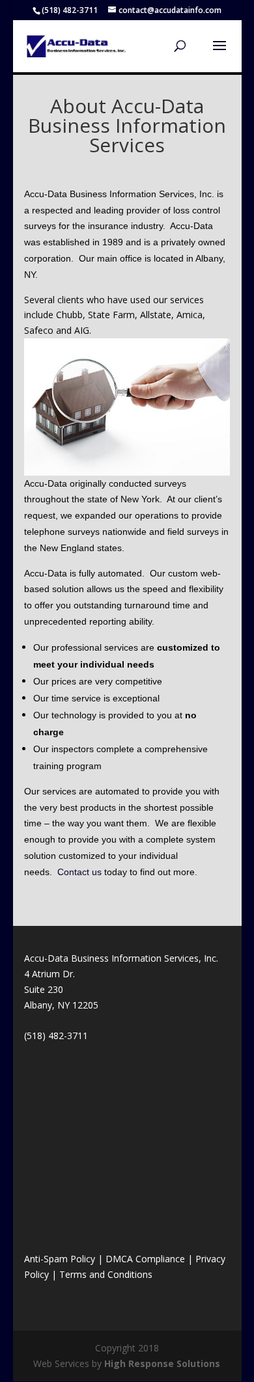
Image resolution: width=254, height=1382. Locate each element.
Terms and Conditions (105, 1274)
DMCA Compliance (145, 1259)
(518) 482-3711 (70, 10)
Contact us (79, 872)
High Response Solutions (162, 1363)
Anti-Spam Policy (59, 1259)
